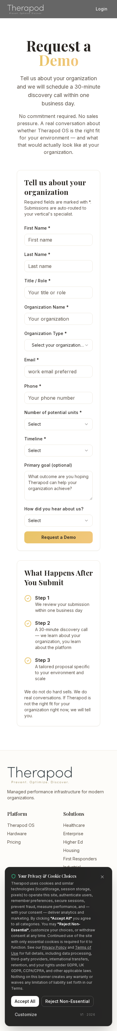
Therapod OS (20, 825)
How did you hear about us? (53, 508)
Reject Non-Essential (67, 1001)
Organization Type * (45, 333)
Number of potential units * (53, 412)
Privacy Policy (54, 947)
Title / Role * (37, 280)
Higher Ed (73, 841)
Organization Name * (46, 307)
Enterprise (73, 833)
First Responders (80, 858)
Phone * (32, 386)
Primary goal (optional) (48, 465)
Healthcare (74, 825)
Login (101, 8)
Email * (31, 359)
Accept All (25, 1001)
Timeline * (35, 438)
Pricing (14, 841)
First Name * (37, 228)
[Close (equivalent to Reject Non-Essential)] (102, 876)
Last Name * (37, 254)
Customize (26, 1014)
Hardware (17, 833)
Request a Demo (58, 537)
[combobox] (58, 345)
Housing (71, 850)
